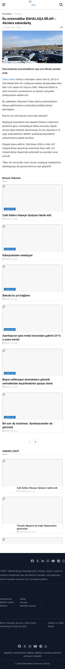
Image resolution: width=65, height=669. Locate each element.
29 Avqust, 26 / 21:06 (26, 491)
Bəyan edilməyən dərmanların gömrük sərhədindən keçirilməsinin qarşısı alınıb (27, 381)
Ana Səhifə (6, 13)
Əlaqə (23, 599)
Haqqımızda (6, 599)
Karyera (24, 602)
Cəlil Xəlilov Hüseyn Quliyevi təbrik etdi (26, 215)
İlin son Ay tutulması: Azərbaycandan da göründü (27, 425)
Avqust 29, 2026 (10, 219)
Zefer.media (8, 79)
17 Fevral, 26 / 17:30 (11, 27)
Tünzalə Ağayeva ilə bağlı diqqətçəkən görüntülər (37, 527)
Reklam (3, 605)
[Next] (35, 442)
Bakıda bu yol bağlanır (16, 295)
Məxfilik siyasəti (28, 605)
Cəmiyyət (18, 13)
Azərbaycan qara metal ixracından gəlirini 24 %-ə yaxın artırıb (31, 337)
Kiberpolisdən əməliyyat (17, 255)
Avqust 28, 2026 (10, 259)
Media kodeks (7, 602)
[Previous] (30, 442)
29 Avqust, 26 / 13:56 (26, 532)
